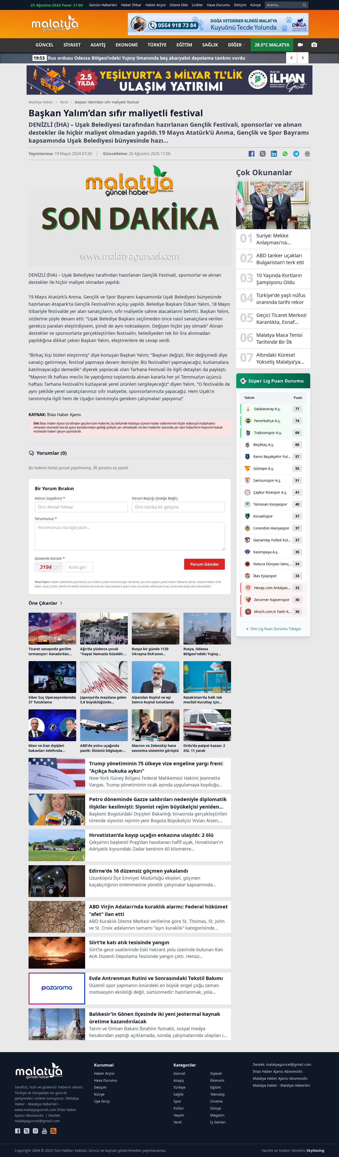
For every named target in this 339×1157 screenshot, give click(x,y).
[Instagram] (35, 1131)
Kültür (178, 1108)
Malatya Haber (41, 102)
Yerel (64, 102)
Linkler (197, 4)
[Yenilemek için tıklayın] (49, 567)
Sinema (216, 1101)
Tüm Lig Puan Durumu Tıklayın (275, 628)
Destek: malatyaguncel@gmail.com (282, 1064)
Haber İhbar (131, 4)
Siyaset (72, 45)
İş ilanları (218, 1122)
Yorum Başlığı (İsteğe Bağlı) (154, 498)
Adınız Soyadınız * (50, 498)
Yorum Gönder (204, 564)
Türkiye (157, 45)
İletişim (240, 4)
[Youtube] (44, 1131)
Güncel (44, 45)
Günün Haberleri (103, 4)
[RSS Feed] (53, 1131)
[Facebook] (18, 1131)
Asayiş (98, 45)
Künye (255, 4)
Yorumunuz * (46, 518)
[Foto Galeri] (314, 45)
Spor (177, 1101)
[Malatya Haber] (55, 24)
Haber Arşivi (155, 4)
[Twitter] (27, 1131)
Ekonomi (127, 45)
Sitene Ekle (179, 4)
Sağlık (210, 45)
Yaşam (178, 1115)
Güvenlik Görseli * (50, 558)
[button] (291, 57)
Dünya (215, 1108)
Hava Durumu (218, 4)
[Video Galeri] (300, 45)
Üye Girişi (102, 1101)
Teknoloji (217, 1094)
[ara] (304, 5)
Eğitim (184, 45)
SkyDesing (315, 1150)
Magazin (217, 1115)
